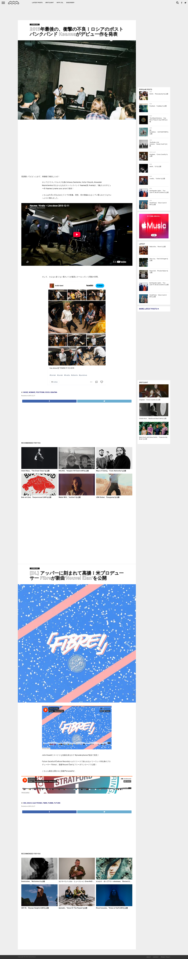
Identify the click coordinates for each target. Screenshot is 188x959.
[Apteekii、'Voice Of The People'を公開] (77, 906)
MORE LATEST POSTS (148, 309)
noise (25, 392)
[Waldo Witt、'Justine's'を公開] (77, 495)
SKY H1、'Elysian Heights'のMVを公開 (35, 908)
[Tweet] (104, 400)
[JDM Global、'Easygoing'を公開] (114, 495)
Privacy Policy (165, 957)
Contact (156, 957)
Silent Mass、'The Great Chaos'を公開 (35, 471)
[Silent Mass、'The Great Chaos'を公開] (39, 468)
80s (24, 803)
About (148, 957)
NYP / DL (60, 3)
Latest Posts (37, 3)
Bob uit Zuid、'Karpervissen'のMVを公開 (36, 497)
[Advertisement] (94, 12)
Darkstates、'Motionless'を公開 (33, 882)
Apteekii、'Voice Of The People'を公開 (73, 908)
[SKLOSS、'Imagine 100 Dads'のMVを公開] (77, 468)
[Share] (49, 400)
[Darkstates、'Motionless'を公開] (39, 879)
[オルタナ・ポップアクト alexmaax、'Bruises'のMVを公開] (114, 879)
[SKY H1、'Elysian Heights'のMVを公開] (39, 906)
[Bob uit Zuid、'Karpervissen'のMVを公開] (39, 495)
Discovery (70, 3)
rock (47, 392)
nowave (32, 392)
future (57, 803)
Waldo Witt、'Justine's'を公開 (70, 497)
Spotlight (49, 3)
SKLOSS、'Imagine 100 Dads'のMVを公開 (74, 471)
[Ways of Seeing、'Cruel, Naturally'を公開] (114, 468)
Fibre (45, 803)
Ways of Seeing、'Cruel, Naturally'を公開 (111, 471)
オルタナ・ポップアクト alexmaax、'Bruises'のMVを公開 (116, 882)
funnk (50, 803)
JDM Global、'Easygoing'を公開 (107, 497)
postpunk (40, 392)
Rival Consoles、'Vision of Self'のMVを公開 (112, 908)
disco (29, 803)
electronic (37, 803)
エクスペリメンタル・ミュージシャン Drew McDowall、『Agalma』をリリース (86, 882)
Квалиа (53, 392)
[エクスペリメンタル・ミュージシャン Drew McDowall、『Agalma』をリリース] (77, 879)
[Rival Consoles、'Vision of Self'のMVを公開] (114, 906)
